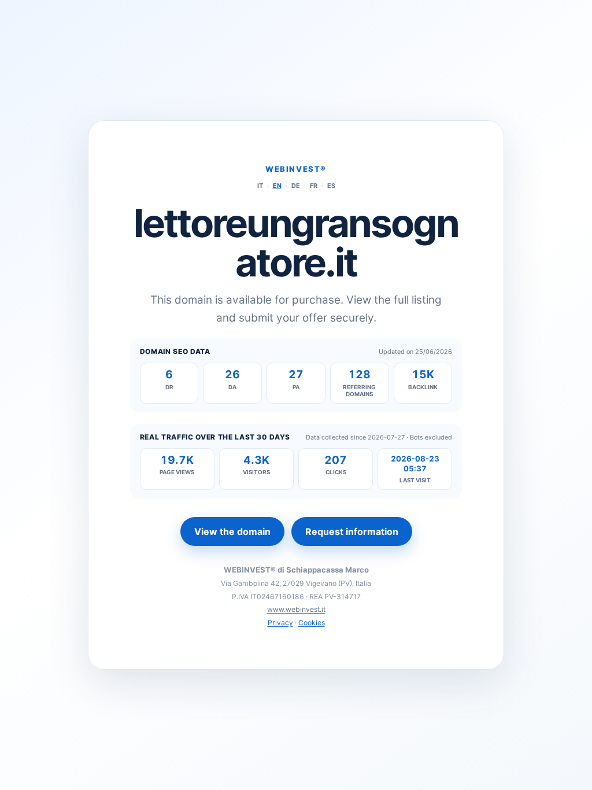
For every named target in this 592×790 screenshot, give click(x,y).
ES (331, 186)
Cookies (311, 622)
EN (277, 186)
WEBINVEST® (296, 168)
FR (313, 186)
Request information (351, 531)
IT (260, 186)
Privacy (280, 622)
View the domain (232, 531)
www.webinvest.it (296, 609)
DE (295, 186)
